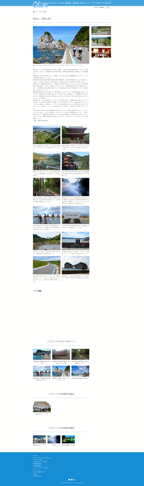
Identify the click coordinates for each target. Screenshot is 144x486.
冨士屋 (54, 445)
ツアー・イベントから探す (93, 3)
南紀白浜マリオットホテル (42, 414)
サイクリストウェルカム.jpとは (42, 457)
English (95, 7)
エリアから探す (52, 3)
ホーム (36, 455)
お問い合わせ (108, 3)
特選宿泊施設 (68, 3)
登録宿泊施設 (76, 3)
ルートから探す (60, 3)
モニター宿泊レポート (40, 472)
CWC (102, 3)
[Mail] (69, 480)
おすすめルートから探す (40, 461)
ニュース (36, 470)
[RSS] (75, 480)
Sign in (108, 7)
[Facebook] (72, 480)
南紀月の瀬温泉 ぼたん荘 (68, 445)
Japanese (102, 7)
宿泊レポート (83, 3)
